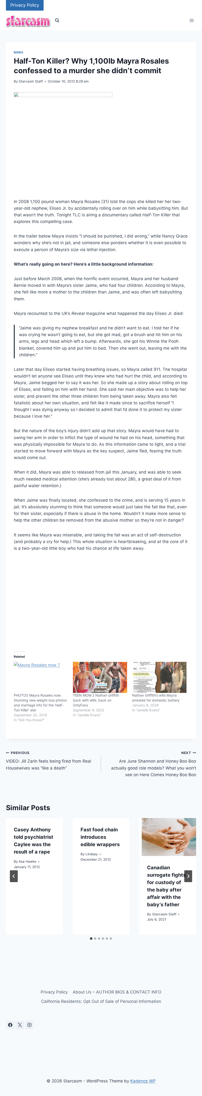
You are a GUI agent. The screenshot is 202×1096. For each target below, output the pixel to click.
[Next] (188, 876)
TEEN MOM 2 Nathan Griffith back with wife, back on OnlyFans (96, 700)
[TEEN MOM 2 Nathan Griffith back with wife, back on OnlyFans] (100, 677)
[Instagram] (29, 1025)
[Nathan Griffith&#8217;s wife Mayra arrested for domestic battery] (159, 677)
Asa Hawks (27, 861)
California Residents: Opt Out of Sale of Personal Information (101, 1001)
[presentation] (167, 837)
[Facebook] (10, 1025)
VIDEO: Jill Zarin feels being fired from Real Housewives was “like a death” (48, 761)
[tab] (91, 938)
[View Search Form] (57, 20)
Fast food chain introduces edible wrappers (100, 837)
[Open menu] (191, 20)
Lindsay (91, 854)
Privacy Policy (24, 5)
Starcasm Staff (31, 81)
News (18, 52)
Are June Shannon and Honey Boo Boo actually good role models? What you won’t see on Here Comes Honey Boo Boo (153, 764)
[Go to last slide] (14, 876)
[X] (20, 1025)
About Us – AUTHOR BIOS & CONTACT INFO (117, 992)
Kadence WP (143, 1081)
